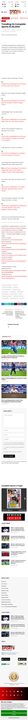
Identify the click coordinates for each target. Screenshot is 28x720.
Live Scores (6, 18)
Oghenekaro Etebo (7, 296)
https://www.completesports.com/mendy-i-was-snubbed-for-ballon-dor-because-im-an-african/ (13, 138)
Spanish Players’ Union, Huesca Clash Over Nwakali (7, 313)
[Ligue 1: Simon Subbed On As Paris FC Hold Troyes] (14, 369)
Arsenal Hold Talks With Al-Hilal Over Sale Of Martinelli (18, 537)
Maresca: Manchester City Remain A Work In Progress (18, 544)
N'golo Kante (13, 294)
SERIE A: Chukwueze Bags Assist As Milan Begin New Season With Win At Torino (18, 529)
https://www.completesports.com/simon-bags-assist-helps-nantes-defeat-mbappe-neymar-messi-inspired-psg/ (13, 170)
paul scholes (5, 298)
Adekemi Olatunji (13, 324)
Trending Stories (14, 298)
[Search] (23, 12)
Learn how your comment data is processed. (13, 462)
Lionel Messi (13, 291)
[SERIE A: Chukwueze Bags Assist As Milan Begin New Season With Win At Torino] (5, 529)
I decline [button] (14, 714)
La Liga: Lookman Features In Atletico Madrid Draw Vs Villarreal (12, 356)
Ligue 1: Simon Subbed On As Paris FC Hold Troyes (13, 379)
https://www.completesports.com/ (16, 232)
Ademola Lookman (6, 285)
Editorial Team (5, 590)
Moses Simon (5, 294)
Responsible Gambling (6, 604)
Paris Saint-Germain (18, 296)
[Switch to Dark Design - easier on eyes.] (26, 12)
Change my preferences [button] (14, 717)
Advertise (3, 586)
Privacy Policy (4, 595)
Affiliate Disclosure (6, 602)
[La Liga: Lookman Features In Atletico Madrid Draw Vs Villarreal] (14, 347)
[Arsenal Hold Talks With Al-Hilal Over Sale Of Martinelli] (5, 538)
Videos (3, 21)
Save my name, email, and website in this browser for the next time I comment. (14, 443)
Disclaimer (4, 593)
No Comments (6, 31)
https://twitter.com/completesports (11, 240)
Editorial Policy (4, 597)
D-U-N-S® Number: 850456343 (9, 606)
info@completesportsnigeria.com (12, 652)
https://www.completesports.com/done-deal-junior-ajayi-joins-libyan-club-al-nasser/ (13, 189)
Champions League (7, 287)
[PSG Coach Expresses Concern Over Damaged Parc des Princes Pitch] (14, 391)
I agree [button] (14, 711)
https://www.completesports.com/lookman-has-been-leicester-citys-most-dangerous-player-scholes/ (13, 207)
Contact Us (4, 584)
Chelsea (16, 287)
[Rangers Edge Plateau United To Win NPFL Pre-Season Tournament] (5, 553)
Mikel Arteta (20, 291)
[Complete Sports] (15, 12)
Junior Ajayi (5, 291)
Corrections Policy (5, 600)
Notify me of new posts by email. (13, 451)
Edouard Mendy (16, 289)
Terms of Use (4, 588)
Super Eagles (14, 18)
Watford (22, 298)
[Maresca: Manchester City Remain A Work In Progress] (5, 546)
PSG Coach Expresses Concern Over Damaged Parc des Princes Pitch (12, 401)
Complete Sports (6, 289)
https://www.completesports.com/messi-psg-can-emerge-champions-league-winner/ (13, 102)
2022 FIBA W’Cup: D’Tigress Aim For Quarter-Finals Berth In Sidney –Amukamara (20, 315)
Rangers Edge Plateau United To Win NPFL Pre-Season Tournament (18, 553)
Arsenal (15, 285)
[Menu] (4, 12)
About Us (3, 581)
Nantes (20, 294)
